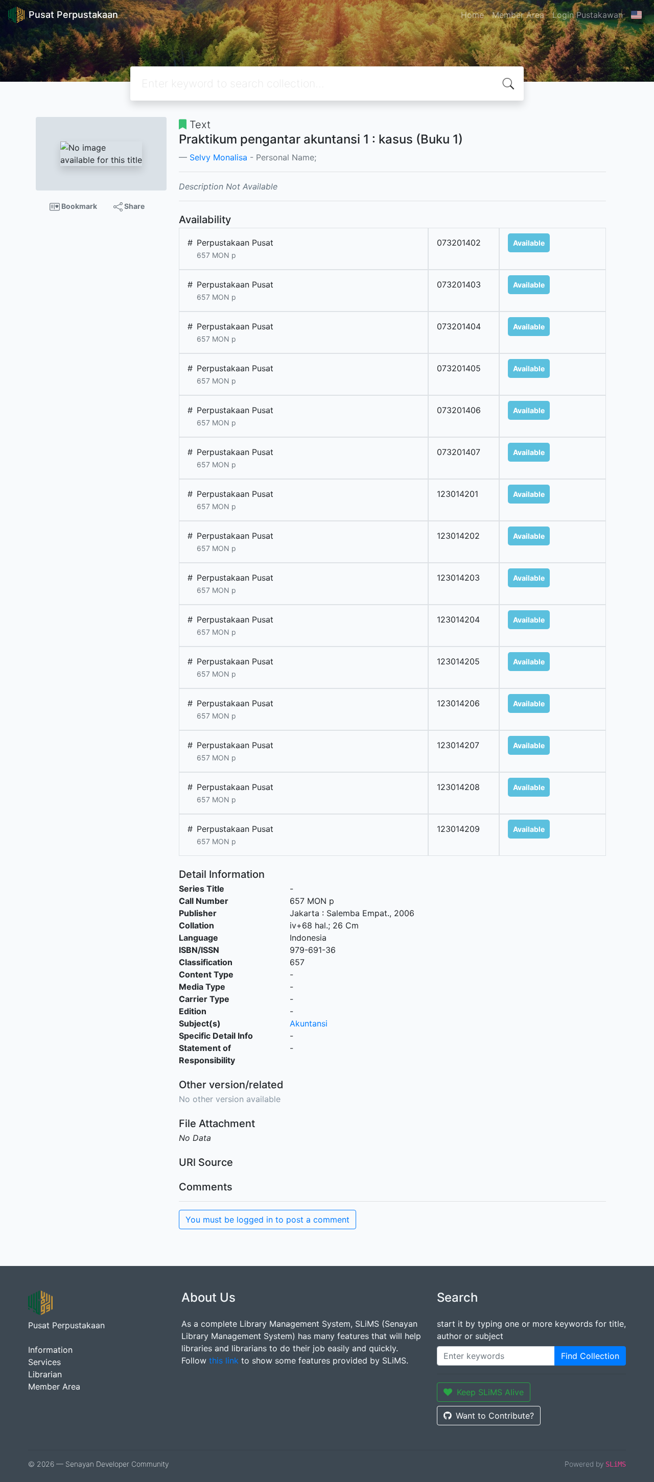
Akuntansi (309, 1023)
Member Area (518, 15)
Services (44, 1362)
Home (472, 15)
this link (224, 1360)
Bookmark (78, 206)
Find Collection (590, 1356)
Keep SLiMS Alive (490, 1392)
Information (50, 1350)
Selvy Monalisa (218, 157)
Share (134, 206)
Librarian (45, 1374)
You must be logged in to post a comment (267, 1219)
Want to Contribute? (495, 1416)
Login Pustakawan (587, 15)
